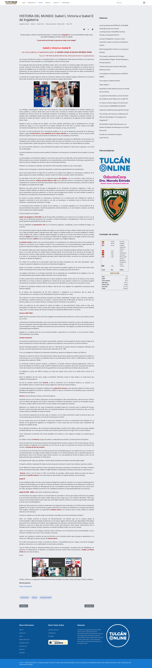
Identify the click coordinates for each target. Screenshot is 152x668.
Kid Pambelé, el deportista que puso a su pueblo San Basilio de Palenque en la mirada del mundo (114, 127)
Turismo (55, 2)
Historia (41, 2)
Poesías (87, 633)
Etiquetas (22, 652)
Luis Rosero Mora (82, 643)
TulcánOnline (24, 597)
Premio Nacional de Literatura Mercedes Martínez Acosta (112, 68)
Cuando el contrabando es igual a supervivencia (110, 136)
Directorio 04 (23, 646)
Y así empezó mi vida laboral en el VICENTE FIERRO (113, 75)
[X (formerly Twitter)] (88, 29)
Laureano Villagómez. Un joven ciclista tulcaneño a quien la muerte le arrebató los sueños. (113, 42)
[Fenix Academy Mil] (114, 204)
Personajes (80, 635)
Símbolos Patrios (24, 643)
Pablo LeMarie (104, 85)
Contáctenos (52, 633)
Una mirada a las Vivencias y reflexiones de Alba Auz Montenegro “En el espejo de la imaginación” (113, 117)
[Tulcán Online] (114, 164)
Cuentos (87, 631)
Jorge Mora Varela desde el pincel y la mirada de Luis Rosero (114, 90)
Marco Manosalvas (89, 635)
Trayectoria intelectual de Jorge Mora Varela (114, 110)
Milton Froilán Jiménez (87, 641)
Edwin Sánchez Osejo (88, 637)
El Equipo (51, 636)
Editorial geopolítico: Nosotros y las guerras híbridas (114, 50)
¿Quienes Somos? (53, 630)
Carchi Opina (65, 2)
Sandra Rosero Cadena (96, 633)
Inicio (23, 2)
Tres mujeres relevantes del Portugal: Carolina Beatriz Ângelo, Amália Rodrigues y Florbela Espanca (113, 59)
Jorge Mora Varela (45, 597)
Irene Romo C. (86, 639)
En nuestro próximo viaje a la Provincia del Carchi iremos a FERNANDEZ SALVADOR (113, 104)
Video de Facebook (25, 586)
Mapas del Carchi (24, 639)
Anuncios (22, 649)
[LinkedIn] (92, 29)
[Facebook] (84, 29)
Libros (21, 636)
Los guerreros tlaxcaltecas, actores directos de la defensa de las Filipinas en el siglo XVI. (113, 97)
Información (31, 2)
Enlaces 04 (22, 633)
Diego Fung (98, 641)
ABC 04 (21, 630)
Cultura (47, 2)
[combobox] (127, 2)
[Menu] (144, 2)
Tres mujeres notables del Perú (109, 81)
